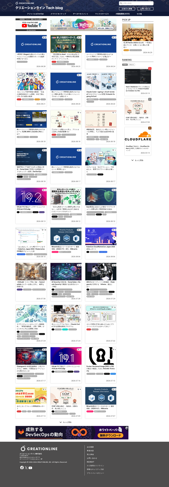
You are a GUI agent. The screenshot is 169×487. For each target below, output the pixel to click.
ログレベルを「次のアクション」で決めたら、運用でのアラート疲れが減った (100, 169)
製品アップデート (65, 252)
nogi (104, 214)
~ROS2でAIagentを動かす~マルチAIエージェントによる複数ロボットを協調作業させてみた (31, 56)
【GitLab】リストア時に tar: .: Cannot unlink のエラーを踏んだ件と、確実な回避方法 (31, 284)
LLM (97, 139)
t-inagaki (29, 254)
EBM (58, 134)
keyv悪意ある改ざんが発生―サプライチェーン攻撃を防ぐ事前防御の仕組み (100, 208)
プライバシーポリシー (95, 473)
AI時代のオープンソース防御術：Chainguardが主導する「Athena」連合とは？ (100, 284)
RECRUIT (90, 462)
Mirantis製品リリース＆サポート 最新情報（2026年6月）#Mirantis (100, 407)
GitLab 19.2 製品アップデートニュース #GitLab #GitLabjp (31, 208)
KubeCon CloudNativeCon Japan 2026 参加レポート (100, 248)
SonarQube (33, 176)
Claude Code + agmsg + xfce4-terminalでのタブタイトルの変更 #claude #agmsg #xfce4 (100, 94)
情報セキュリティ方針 (95, 469)
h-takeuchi (103, 59)
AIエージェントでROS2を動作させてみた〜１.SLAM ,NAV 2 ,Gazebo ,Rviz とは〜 (31, 132)
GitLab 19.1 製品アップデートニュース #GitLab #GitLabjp (66, 367)
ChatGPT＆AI (104, 137)
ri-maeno (95, 329)
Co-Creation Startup (58, 64)
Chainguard (91, 214)
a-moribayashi (91, 174)
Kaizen (65, 329)
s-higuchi (95, 294)
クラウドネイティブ (58, 14)
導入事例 (90, 454)
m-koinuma (72, 329)
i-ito (29, 411)
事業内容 (90, 451)
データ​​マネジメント (80, 14)
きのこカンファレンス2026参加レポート (31, 407)
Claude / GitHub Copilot (108, 99)
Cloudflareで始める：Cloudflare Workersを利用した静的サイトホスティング (137, 148)
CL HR (37, 99)
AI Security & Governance (25, 174)
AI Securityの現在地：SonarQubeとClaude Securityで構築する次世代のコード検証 (66, 284)
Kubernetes (21, 254)
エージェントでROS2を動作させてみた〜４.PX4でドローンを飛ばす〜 (99, 55)
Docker (113, 373)
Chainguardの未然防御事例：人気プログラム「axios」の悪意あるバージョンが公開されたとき (31, 368)
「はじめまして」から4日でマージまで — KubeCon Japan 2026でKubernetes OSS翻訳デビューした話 (31, 249)
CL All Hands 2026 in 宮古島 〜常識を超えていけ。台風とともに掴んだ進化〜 (137, 45)
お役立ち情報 (127, 9)
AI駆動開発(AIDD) (123, 14)
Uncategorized (22, 61)
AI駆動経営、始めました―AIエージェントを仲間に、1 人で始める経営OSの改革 (100, 132)
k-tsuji (43, 99)
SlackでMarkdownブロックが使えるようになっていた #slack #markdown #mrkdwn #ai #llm (138, 89)
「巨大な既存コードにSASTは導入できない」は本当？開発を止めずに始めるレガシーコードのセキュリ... (66, 209)
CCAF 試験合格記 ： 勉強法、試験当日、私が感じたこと (65, 407)
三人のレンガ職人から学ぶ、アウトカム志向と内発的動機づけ (65, 131)
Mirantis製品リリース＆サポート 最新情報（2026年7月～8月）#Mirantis (65, 248)
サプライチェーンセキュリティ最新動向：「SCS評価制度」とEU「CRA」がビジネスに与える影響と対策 (30, 326)
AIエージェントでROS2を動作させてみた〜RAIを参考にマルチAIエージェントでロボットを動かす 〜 (66, 94)
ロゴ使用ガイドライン (95, 466)
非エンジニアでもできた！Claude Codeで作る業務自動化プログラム (66, 325)
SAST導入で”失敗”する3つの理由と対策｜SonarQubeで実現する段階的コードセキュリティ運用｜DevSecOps (31, 169)
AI (18, 212)
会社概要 (90, 447)
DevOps (19, 176)
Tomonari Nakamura (68, 134)
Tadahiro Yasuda (135, 50)
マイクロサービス (102, 14)
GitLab (42, 212)
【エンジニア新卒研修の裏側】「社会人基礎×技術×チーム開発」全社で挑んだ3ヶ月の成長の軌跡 (30, 94)
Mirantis (55, 252)
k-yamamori (27, 289)
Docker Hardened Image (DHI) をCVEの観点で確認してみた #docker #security (100, 368)
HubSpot (58, 329)
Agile (54, 61)
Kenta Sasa (70, 64)
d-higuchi (90, 101)
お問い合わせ (145, 9)
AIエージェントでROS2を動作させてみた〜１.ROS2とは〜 (66, 168)
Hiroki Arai (90, 139)
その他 (139, 14)
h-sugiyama (94, 252)
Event (24, 411)
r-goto (26, 176)
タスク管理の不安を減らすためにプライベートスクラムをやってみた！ (100, 325)
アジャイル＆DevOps (35, 14)
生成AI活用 (104, 139)
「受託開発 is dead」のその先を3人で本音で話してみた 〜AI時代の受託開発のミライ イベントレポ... (65, 56)
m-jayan (72, 413)
